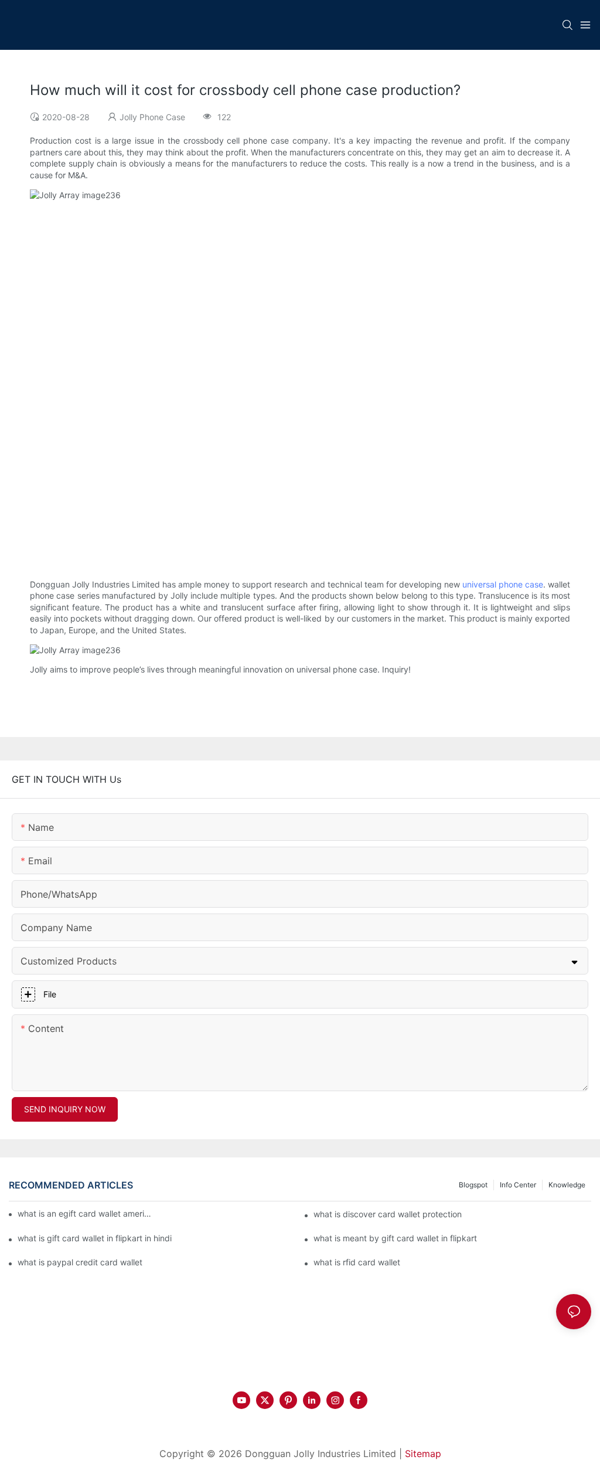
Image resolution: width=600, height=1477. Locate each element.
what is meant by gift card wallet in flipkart (395, 1238)
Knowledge (566, 1184)
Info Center (518, 1184)
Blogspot (473, 1184)
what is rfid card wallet (356, 1262)
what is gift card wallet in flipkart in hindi (95, 1238)
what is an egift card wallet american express (85, 1213)
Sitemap (423, 1453)
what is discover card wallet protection (387, 1214)
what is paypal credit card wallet (80, 1262)
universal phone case (502, 584)
